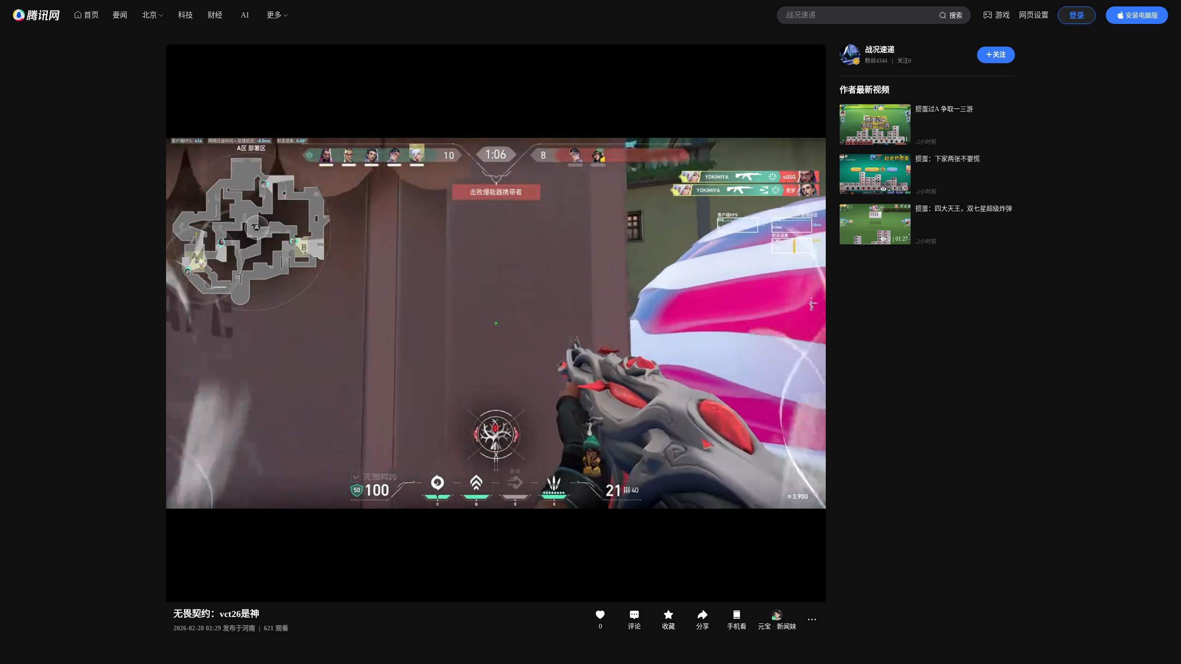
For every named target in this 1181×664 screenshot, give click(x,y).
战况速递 (880, 49)
